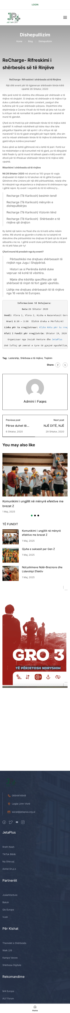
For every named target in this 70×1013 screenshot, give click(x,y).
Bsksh (5, 902)
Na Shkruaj (8, 861)
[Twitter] (65, 364)
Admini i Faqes (35, 401)
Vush (5, 917)
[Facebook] (57, 364)
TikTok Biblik (9, 854)
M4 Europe (8, 991)
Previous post (13, 420)
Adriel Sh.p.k (9, 868)
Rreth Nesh (8, 846)
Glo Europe (8, 909)
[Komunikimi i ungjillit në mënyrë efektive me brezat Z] (35, 475)
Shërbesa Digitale (11, 965)
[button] (32, 515)
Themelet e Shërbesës (14, 943)
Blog (30, 41)
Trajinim (48, 358)
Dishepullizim (45, 41)
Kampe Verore (10, 957)
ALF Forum (8, 998)
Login (35, 4)
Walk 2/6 (7, 950)
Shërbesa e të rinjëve (31, 358)
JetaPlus (57, 339)
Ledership (13, 358)
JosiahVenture (9, 895)
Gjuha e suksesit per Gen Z (38, 549)
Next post (59, 420)
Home (19, 41)
